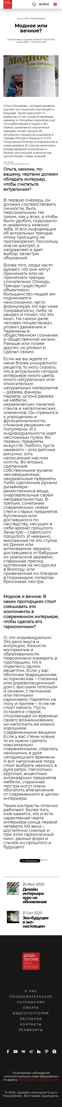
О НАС (31, 991)
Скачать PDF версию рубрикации (16, 164)
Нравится (44, 860)
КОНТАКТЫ (31, 1024)
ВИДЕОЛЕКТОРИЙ (31, 1013)
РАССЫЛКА (31, 1019)
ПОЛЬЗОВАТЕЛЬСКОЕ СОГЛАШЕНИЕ (31, 999)
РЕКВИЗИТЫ (31, 1030)
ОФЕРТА (31, 1007)
